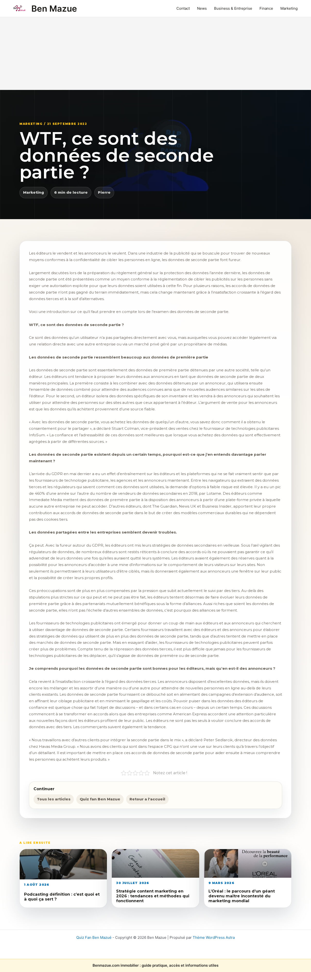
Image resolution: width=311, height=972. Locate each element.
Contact (183, 8)
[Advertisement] (155, 54)
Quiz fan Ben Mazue (100, 799)
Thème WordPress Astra (214, 937)
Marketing (289, 8)
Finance (266, 8)
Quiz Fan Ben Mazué (94, 937)
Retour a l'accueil (147, 799)
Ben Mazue (54, 8)
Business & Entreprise (233, 8)
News (202, 8)
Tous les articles (53, 799)
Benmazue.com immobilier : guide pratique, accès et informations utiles (155, 965)
